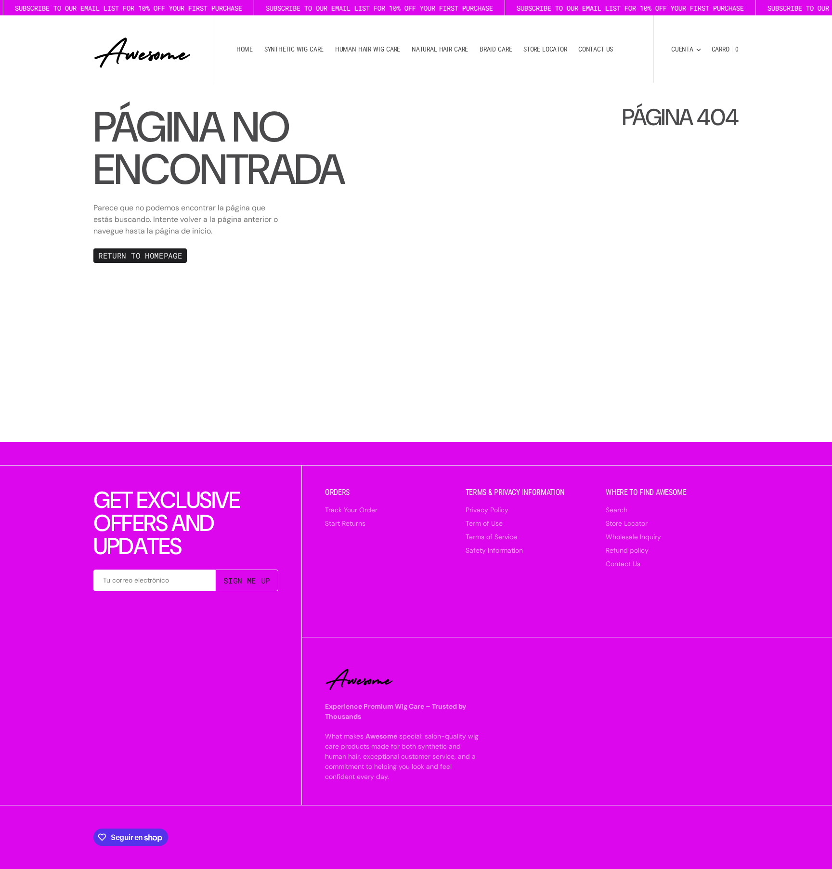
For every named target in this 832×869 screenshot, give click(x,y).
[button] (686, 49)
